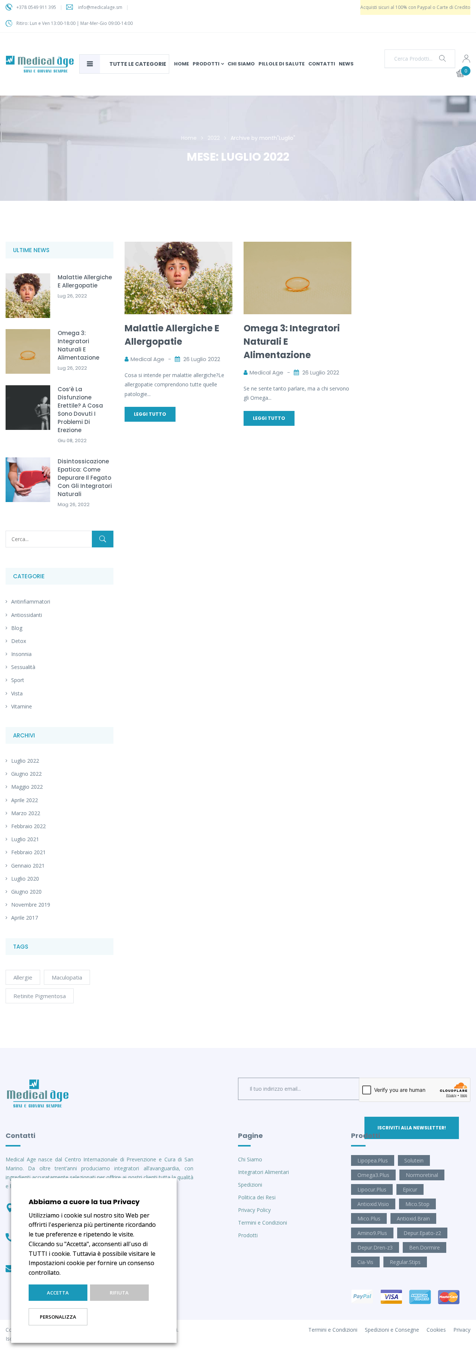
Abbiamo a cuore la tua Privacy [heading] (84, 1201)
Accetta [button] (58, 1292)
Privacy (461, 1329)
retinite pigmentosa (39, 996)
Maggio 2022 (27, 786)
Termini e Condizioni (262, 1222)
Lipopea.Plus (372, 1160)
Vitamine (21, 706)
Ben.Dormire (424, 1247)
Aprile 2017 (24, 917)
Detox (18, 640)
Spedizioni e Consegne (392, 1329)
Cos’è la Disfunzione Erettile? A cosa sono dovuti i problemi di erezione (80, 409)
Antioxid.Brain (413, 1218)
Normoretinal (422, 1174)
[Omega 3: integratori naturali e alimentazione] (297, 246)
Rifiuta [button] (119, 1292)
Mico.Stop (417, 1203)
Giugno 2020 (26, 891)
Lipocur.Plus (371, 1189)
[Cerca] (102, 539)
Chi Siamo (250, 1159)
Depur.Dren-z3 (375, 1247)
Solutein (414, 1160)
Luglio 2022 (25, 760)
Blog (16, 627)
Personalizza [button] (58, 1316)
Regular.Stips (405, 1261)
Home (189, 138)
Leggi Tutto (150, 414)
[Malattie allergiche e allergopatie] (178, 246)
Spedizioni (250, 1184)
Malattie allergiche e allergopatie (85, 281)
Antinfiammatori (30, 601)
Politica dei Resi (257, 1197)
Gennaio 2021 (28, 865)
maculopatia (67, 977)
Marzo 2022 (25, 813)
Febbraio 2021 (28, 852)
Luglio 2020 (25, 878)
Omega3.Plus (373, 1174)
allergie (22, 977)
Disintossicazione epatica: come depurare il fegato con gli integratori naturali (85, 477)
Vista (17, 693)
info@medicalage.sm (100, 7)
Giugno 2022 (26, 773)
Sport (17, 680)
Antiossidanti (26, 614)
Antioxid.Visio (373, 1203)
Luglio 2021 (25, 839)
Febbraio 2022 (28, 826)
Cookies (436, 1329)
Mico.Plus (368, 1218)
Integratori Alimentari (263, 1171)
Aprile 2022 (24, 800)
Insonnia (21, 653)
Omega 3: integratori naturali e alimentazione (78, 345)
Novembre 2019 (30, 904)
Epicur (410, 1189)
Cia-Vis (365, 1261)
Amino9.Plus (372, 1232)
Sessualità (23, 666)
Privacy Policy (254, 1209)
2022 (214, 138)
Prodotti (248, 1235)
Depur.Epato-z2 (422, 1232)
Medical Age (147, 359)
